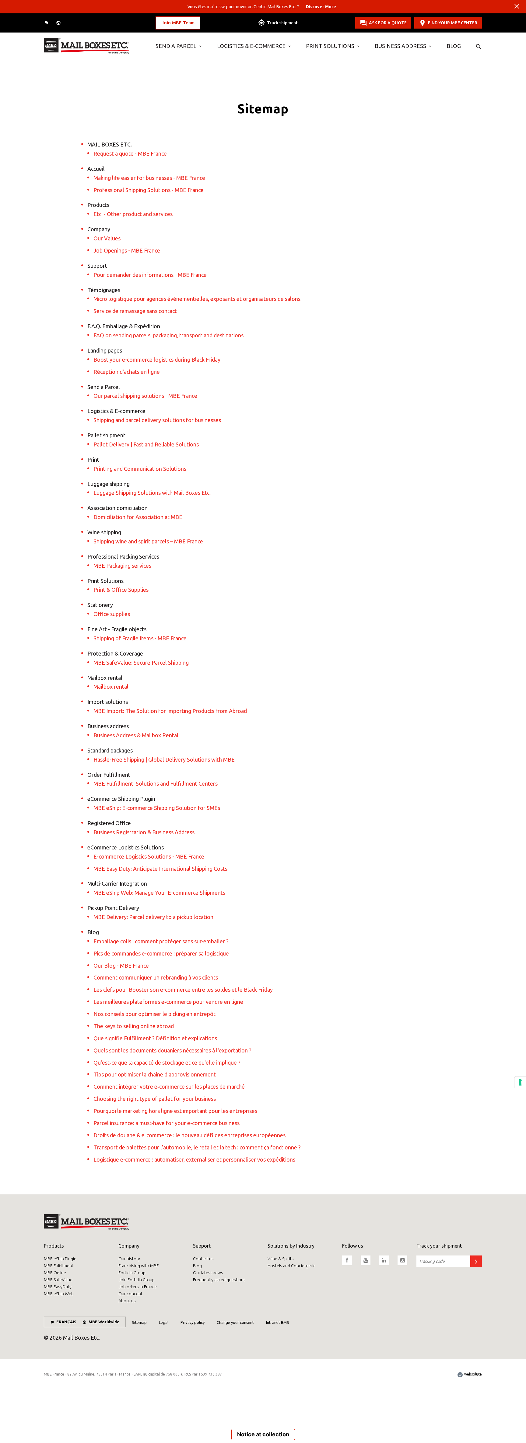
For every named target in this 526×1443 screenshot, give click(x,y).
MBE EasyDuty (58, 1286)
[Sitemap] (95, 46)
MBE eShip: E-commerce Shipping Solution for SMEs (156, 808)
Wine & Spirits (281, 1258)
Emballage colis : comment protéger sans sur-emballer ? (161, 941)
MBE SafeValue (58, 1279)
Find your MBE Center (452, 22)
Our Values (107, 238)
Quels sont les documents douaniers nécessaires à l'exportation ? (172, 1050)
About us (127, 1300)
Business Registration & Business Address (144, 832)
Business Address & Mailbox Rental (135, 735)
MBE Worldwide (104, 1322)
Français (66, 1322)
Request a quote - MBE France (130, 153)
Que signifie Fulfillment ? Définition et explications (155, 1038)
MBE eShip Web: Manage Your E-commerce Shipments (159, 893)
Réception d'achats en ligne (126, 372)
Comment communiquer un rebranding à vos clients (155, 977)
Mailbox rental (110, 687)
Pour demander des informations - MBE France (150, 275)
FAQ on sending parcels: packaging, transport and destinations (168, 335)
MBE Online (55, 1272)
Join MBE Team (178, 22)
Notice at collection (263, 1434)
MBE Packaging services (122, 566)
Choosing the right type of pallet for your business (154, 1099)
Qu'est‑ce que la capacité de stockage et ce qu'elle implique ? (166, 1062)
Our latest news (208, 1272)
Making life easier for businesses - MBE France (149, 178)
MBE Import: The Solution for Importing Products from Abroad (170, 711)
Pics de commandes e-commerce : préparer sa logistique (161, 953)
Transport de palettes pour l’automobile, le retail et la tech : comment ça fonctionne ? (197, 1147)
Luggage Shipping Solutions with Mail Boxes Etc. (152, 493)
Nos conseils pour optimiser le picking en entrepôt (154, 1014)
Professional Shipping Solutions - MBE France (148, 190)
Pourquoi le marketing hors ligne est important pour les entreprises (175, 1111)
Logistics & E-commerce (251, 46)
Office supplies (111, 614)
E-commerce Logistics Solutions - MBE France (148, 856)
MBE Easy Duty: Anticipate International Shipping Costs (160, 869)
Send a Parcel (176, 46)
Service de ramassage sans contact (135, 311)
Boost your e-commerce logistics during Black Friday (156, 359)
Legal (163, 1322)
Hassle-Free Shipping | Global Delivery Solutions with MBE (164, 759)
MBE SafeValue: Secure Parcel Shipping (141, 663)
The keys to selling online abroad (133, 1026)
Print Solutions (330, 46)
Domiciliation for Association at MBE (137, 517)
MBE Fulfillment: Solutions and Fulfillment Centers (155, 783)
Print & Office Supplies (121, 590)
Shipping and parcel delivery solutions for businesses (157, 420)
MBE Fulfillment (58, 1265)
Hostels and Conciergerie (292, 1265)
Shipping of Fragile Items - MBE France (140, 638)
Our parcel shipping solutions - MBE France (145, 396)
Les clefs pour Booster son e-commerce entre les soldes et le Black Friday (183, 990)
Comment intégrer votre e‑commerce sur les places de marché (169, 1086)
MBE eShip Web (59, 1293)
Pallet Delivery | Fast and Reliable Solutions (146, 444)
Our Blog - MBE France (121, 966)
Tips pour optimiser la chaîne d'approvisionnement (154, 1074)
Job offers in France (137, 1286)
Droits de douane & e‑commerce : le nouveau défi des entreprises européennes (189, 1135)
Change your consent (235, 1322)
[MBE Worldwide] (59, 23)
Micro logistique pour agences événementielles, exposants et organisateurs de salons (196, 299)
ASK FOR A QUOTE (388, 22)
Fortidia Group (132, 1272)
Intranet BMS (277, 1322)
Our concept (130, 1293)
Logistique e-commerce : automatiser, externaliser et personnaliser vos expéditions (194, 1159)
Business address (400, 46)
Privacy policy (193, 1322)
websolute (472, 1374)
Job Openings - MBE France (126, 250)
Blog (454, 46)
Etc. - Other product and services (133, 214)
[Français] (47, 23)
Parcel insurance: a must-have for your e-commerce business (166, 1123)
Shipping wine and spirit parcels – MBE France (148, 541)
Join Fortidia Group (136, 1279)
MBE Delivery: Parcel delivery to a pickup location (153, 917)
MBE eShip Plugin (60, 1258)
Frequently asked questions (219, 1279)
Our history (129, 1258)
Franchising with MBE (138, 1265)
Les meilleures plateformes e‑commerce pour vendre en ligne (168, 1002)
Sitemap (139, 1322)
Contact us (203, 1258)
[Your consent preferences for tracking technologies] (520, 1082)
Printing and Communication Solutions (139, 469)
